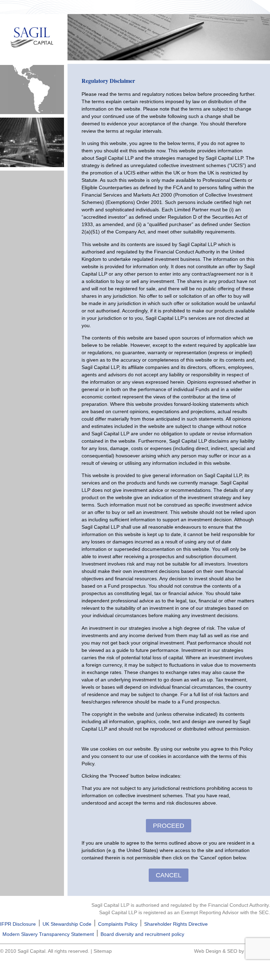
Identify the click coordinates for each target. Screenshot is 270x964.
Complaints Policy (117, 924)
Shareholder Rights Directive (176, 924)
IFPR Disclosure (18, 924)
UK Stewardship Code (67, 924)
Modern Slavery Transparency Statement (48, 934)
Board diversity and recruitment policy (142, 934)
